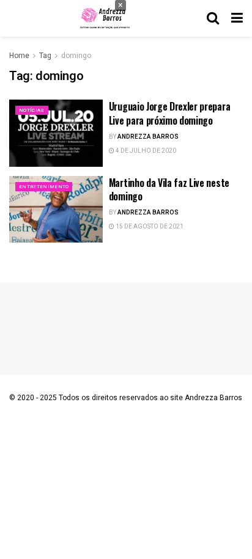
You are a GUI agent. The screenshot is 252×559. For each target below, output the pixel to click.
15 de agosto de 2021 (148, 226)
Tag (45, 55)
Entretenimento (44, 186)
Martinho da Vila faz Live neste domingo (169, 189)
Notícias (32, 110)
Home (19, 55)
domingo (76, 55)
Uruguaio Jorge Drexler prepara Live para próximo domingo (169, 113)
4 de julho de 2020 (145, 151)
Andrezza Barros (148, 137)
